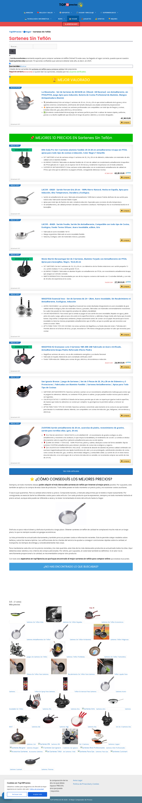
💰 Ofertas (99, 19)
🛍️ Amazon (28, 12)
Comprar (126, 122)
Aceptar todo (37, 794)
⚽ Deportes (64, 12)
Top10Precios (15, 32)
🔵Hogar (27, 32)
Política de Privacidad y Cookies (86, 784)
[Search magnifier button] (12, 51)
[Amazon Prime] (128, 173)
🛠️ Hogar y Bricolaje (85, 12)
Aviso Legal (77, 780)
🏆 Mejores (112, 19)
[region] (27, 789)
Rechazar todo (17, 794)
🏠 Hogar (73, 19)
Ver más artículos (71, 471)
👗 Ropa (59, 19)
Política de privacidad (37, 789)
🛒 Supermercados (108, 12)
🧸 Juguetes (86, 19)
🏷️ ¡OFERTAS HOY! (71, 24)
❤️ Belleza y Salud (45, 12)
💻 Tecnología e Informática (37, 19)
